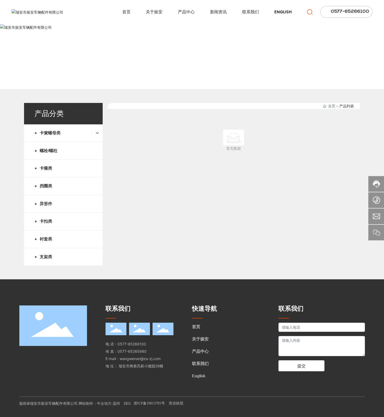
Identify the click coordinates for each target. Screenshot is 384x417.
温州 (116, 403)
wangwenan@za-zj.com (140, 358)
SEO (127, 403)
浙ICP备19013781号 (149, 403)
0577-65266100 (132, 344)
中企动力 (105, 403)
